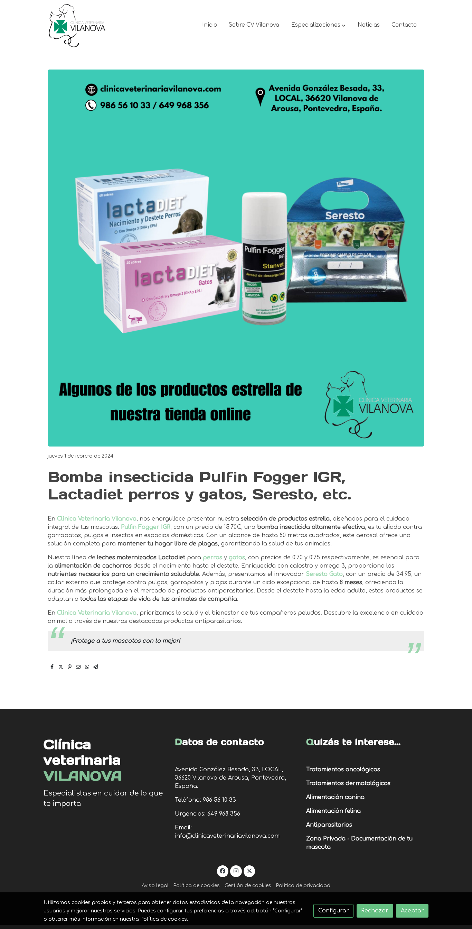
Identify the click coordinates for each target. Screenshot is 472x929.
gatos (237, 557)
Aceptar (412, 911)
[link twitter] (249, 870)
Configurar (333, 911)
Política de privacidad (303, 885)
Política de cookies (196, 885)
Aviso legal (155, 885)
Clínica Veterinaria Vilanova (96, 519)
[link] (77, 25)
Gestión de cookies (248, 885)
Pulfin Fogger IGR (145, 527)
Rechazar (374, 911)
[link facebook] (222, 870)
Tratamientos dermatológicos (348, 783)
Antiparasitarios (329, 825)
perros (213, 557)
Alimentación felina (333, 811)
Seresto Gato (324, 574)
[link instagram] (236, 870)
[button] (318, 25)
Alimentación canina (335, 797)
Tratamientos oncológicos (343, 769)
